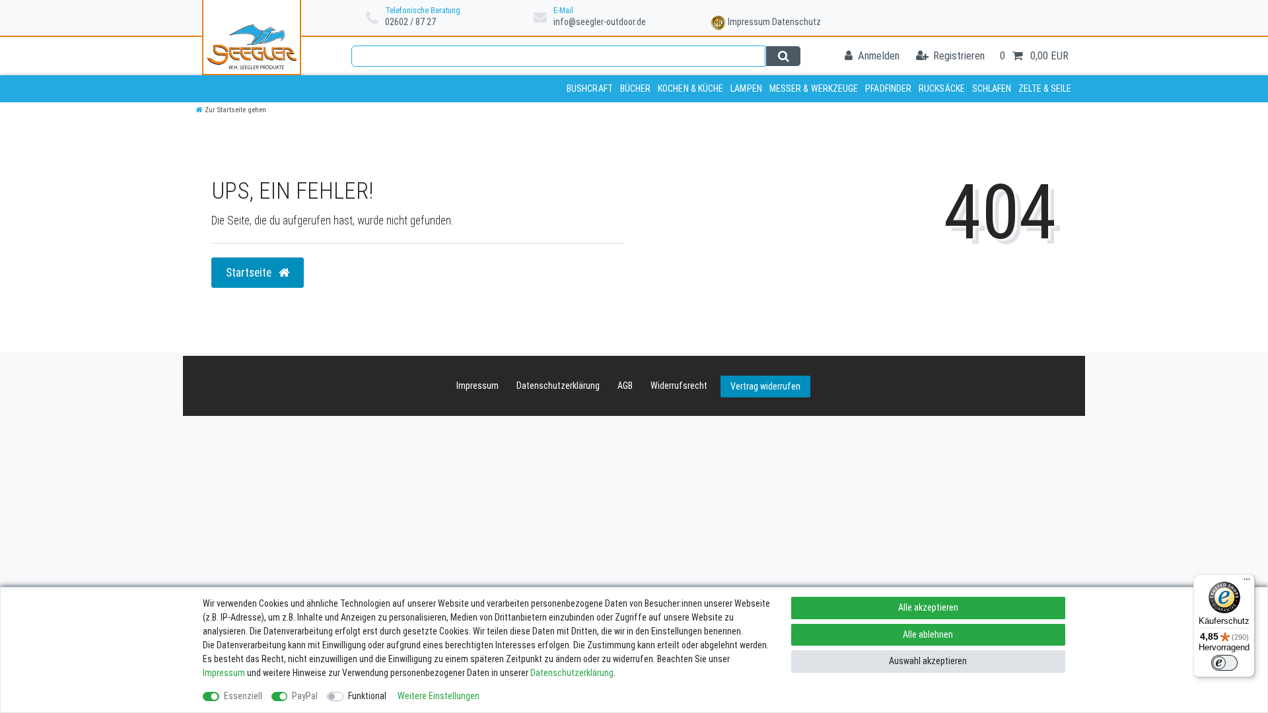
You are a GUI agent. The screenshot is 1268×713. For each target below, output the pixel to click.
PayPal (305, 696)
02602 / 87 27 (410, 22)
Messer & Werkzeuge (814, 88)
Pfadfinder (888, 88)
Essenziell (243, 696)
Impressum (749, 22)
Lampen (746, 88)
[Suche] (782, 56)
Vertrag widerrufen (765, 386)
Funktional (367, 696)
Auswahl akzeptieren (928, 661)
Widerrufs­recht (679, 385)
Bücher (635, 88)
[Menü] (1247, 582)
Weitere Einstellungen (438, 696)
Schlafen (992, 88)
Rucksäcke (942, 88)
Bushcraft (590, 88)
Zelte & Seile (1044, 88)
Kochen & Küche (690, 88)
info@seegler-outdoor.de (599, 22)
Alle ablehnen (928, 634)
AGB (625, 385)
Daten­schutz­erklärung (558, 385)
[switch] (1224, 663)
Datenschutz (796, 22)
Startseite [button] (250, 272)
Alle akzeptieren (928, 607)
